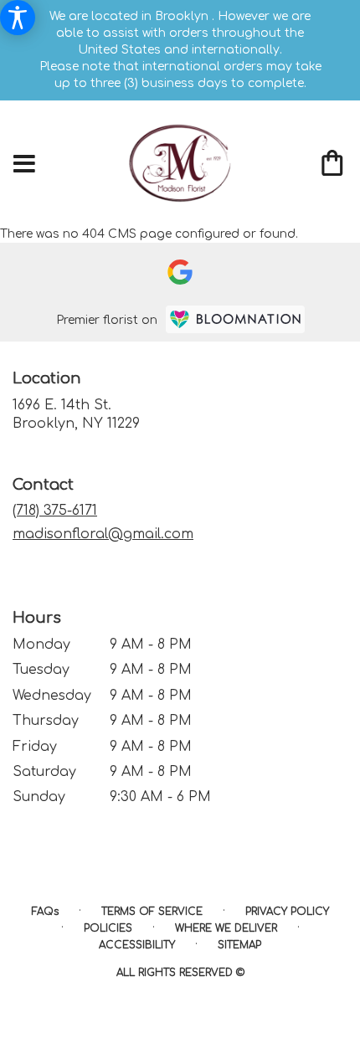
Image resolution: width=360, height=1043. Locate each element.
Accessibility (137, 945)
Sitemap (239, 945)
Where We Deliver (226, 928)
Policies (108, 928)
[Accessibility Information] (17, 17)
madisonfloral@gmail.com (103, 534)
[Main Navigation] (24, 165)
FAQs (45, 911)
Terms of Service (152, 911)
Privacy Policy (287, 911)
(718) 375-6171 (55, 510)
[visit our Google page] (180, 272)
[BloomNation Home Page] (235, 319)
